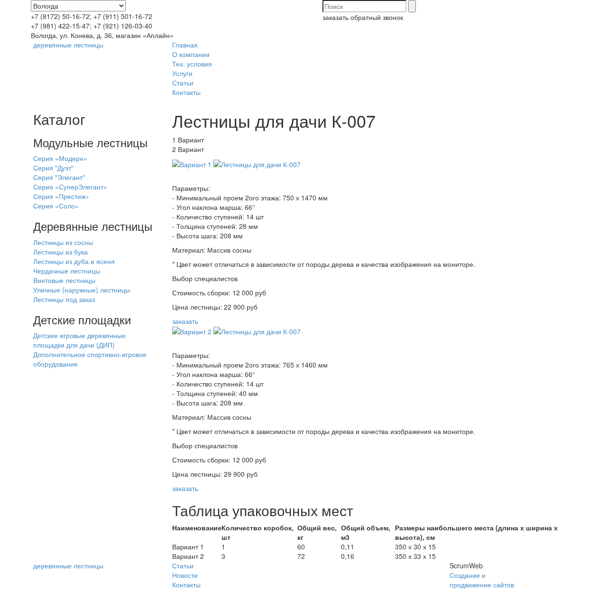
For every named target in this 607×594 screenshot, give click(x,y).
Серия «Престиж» (61, 196)
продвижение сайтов (482, 584)
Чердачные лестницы (66, 270)
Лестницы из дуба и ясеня (74, 261)
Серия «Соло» (56, 205)
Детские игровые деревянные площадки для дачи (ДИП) (79, 339)
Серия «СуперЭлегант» (70, 186)
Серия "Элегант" (59, 177)
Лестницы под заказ (64, 299)
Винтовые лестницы (64, 280)
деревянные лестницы (68, 44)
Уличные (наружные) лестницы (81, 289)
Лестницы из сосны (63, 242)
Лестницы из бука (60, 251)
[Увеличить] (192, 163)
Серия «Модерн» (60, 158)
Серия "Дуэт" (53, 167)
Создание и (468, 575)
